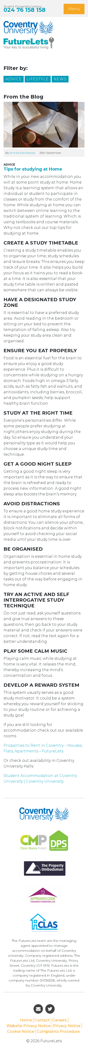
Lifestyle (38, 79)
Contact (42, 1020)
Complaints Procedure (58, 1031)
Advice (13, 79)
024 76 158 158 (25, 9)
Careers (59, 1020)
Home (26, 1020)
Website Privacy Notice (28, 1026)
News (60, 79)
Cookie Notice (20, 1031)
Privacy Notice (66, 1026)
